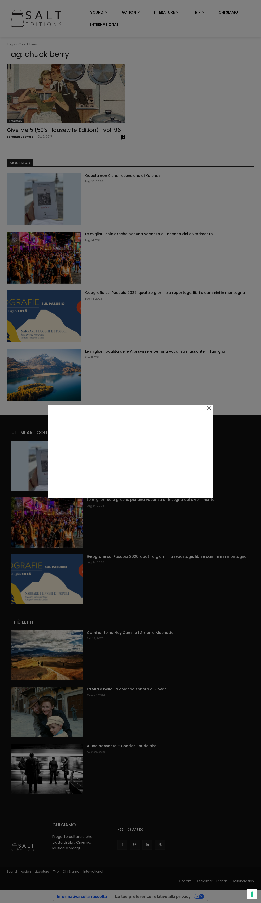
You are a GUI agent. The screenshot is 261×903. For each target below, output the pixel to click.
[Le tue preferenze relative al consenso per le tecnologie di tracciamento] (252, 894)
